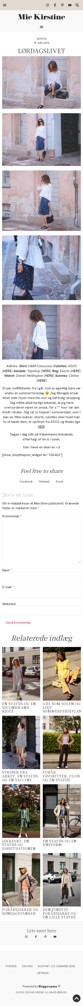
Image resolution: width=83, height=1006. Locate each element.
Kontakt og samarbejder (56, 966)
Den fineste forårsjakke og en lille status (59, 913)
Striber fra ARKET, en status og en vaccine (20, 776)
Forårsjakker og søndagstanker (20, 911)
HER (41, 426)
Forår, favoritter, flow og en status (61, 776)
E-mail (8, 587)
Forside (11, 966)
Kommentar (12, 516)
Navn (7, 570)
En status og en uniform (60, 843)
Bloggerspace (48, 986)
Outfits (41, 39)
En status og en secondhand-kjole (19, 707)
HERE (7, 371)
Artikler (43, 973)
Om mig (27, 966)
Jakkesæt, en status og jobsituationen (19, 845)
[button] (4, 5)
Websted (9, 604)
